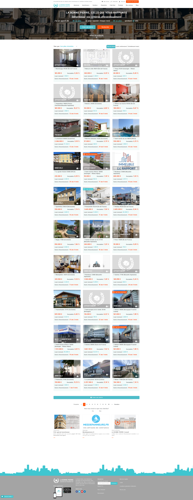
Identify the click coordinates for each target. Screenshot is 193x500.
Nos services (129, 5)
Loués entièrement (121, 46)
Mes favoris (106, 1)
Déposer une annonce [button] (132, 1)
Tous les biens (111, 46)
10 (108, 404)
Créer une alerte (87, 27)
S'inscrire (123, 1)
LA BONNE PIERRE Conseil (120, 432)
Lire (54, 437)
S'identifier (115, 1)
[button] (96, 35)
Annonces (76, 5)
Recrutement (101, 493)
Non (100, 411)
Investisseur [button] (85, 5)
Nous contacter (101, 489)
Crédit (121, 482)
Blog (137, 5)
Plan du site (123, 489)
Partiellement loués (133, 46)
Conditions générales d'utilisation (128, 486)
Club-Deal (112, 5)
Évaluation (104, 5)
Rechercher (105, 27)
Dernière (116, 404)
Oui (93, 411)
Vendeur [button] (95, 5)
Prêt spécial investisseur (62, 432)
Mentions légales (124, 479)
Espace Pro (100, 486)
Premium (120, 5)
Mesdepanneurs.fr (88, 432)
